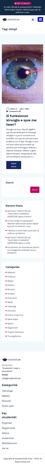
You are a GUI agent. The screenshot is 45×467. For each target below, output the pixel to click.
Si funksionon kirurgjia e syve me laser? (21, 120)
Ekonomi (11, 289)
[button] (40, 19)
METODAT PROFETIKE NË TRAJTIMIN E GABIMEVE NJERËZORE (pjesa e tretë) (19, 240)
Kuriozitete (12, 298)
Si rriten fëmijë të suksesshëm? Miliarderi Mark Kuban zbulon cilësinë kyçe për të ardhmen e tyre (22, 9)
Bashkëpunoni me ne (9, 446)
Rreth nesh (8, 405)
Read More (13, 165)
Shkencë (10, 285)
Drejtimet (11, 276)
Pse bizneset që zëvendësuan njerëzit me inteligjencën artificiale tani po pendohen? (23, 250)
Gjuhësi (10, 323)
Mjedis (10, 302)
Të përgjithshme (14, 336)
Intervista (11, 311)
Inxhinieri (11, 294)
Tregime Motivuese (15, 332)
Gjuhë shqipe (12, 319)
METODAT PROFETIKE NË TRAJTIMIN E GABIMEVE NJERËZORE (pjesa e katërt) (19, 214)
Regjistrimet (12, 328)
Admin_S (13, 109)
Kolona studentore (15, 315)
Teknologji (11, 306)
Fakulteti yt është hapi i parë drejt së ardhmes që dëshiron (23, 232)
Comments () (14, 111)
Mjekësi (10, 281)
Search (10, 182)
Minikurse (11, 272)
